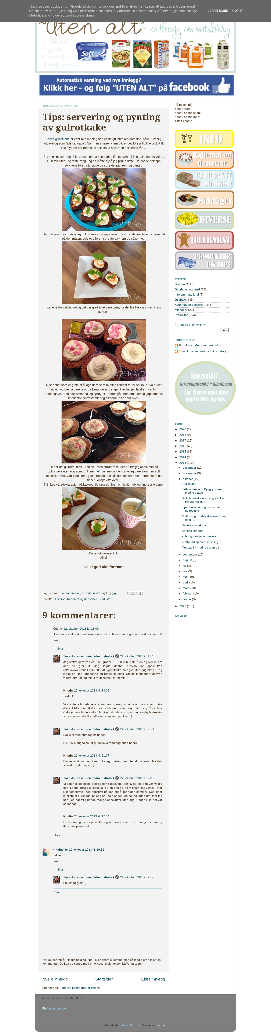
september (190, 554)
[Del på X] (137, 593)
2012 (183, 606)
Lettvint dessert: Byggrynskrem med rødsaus (202, 491)
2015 (183, 451)
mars (186, 588)
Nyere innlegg (55, 979)
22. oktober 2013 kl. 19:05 (91, 690)
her (97, 471)
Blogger (161, 1025)
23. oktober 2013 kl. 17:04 (91, 816)
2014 (183, 457)
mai (185, 576)
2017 (183, 440)
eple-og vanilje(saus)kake (199, 536)
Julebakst (181, 299)
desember (190, 467)
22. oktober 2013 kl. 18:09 (81, 628)
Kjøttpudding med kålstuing (200, 542)
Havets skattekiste (194, 525)
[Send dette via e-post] (129, 593)
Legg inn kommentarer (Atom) (80, 987)
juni (185, 571)
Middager (181, 309)
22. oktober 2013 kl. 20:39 (137, 729)
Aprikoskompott (192, 530)
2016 (183, 446)
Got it (237, 11)
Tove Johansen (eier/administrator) (82, 593)
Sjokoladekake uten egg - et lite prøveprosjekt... (203, 500)
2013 (183, 462)
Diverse (60, 599)
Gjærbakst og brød (187, 289)
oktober (188, 479)
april (186, 582)
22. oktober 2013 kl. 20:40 (137, 877)
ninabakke (60, 849)
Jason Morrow (130, 1025)
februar (188, 593)
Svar (56, 640)
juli (185, 565)
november (190, 473)
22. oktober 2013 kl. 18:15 (137, 656)
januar (187, 599)
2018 (183, 434)
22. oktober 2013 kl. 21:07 (91, 755)
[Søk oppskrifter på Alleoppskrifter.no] (55, 1008)
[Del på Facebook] (141, 593)
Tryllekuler (189, 483)
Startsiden (104, 979)
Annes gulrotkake (58, 139)
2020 (183, 429)
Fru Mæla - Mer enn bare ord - (199, 345)
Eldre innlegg (153, 979)
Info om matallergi (187, 294)
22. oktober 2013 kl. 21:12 (137, 778)
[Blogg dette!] (133, 593)
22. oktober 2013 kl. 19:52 (86, 849)
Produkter (105, 599)
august (188, 560)
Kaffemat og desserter (82, 599)
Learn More (218, 11)
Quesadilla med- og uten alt (200, 547)
